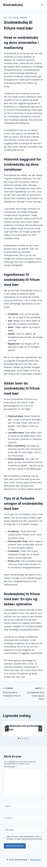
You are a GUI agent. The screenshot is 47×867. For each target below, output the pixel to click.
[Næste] (40, 729)
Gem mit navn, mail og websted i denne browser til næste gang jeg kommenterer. (24, 837)
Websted (9, 830)
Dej (5, 18)
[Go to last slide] (7, 729)
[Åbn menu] (42, 5)
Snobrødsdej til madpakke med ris (12, 692)
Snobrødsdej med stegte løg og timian (35, 693)
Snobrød (23, 18)
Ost (10, 18)
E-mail (9, 818)
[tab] (18, 738)
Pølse (15, 18)
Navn (8, 806)
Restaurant (35, 859)
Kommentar (10, 766)
